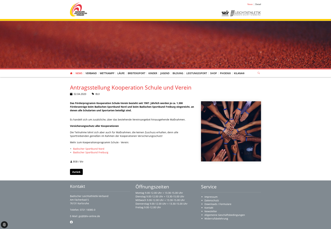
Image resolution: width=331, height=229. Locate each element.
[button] (91, 70)
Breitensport (136, 73)
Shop (213, 73)
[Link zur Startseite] (78, 9)
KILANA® (239, 73)
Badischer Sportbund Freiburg (90, 152)
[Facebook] (71, 222)
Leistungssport (196, 73)
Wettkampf (107, 73)
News (79, 73)
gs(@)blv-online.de (89, 216)
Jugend (164, 73)
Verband (91, 73)
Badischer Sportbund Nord (88, 148)
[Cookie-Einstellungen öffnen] (4, 224)
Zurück (76, 172)
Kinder (152, 73)
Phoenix (225, 73)
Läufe (121, 73)
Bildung (178, 73)
